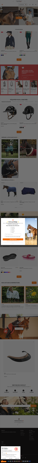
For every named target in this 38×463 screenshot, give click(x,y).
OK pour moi (17, 458)
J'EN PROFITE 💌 (13, 239)
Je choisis (10, 458)
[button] (2, 461)
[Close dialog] (36, 219)
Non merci (4, 458)
